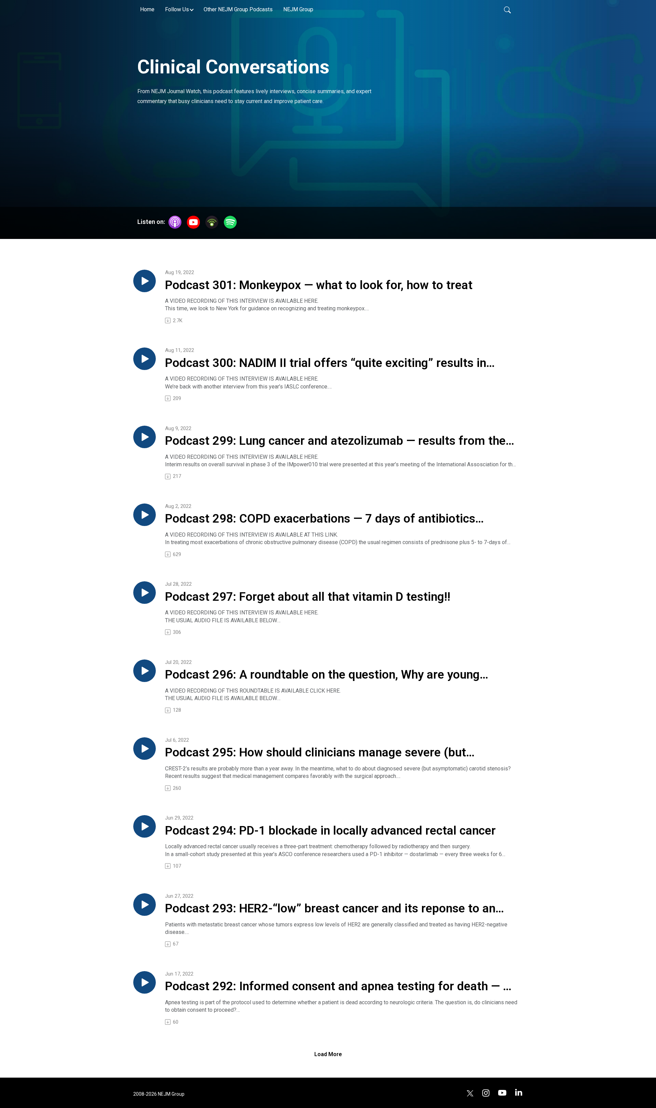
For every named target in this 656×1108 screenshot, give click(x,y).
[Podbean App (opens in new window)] (211, 222)
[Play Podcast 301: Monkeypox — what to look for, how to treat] (144, 281)
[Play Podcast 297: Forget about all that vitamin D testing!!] (144, 592)
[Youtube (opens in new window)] (502, 1092)
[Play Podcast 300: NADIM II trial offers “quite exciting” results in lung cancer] (144, 358)
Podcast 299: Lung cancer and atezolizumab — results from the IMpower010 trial (335, 441)
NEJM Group (298, 9)
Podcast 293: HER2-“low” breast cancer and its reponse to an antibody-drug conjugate (330, 909)
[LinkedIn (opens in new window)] (519, 1092)
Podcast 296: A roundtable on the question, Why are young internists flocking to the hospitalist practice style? (322, 675)
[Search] (507, 9)
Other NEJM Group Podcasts (238, 9)
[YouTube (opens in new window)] (193, 222)
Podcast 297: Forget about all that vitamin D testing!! (307, 597)
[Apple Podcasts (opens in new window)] (174, 222)
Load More (328, 1054)
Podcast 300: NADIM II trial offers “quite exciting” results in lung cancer (325, 363)
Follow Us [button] (177, 9)
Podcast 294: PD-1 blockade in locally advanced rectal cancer (330, 831)
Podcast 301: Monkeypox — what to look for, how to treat (319, 285)
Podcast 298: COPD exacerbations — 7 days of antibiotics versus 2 (320, 519)
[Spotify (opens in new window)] (230, 222)
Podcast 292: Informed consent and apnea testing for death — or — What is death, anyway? (339, 986)
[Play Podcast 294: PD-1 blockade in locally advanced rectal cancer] (144, 826)
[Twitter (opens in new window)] (470, 1092)
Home (147, 9)
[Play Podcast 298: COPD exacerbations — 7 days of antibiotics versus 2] (144, 514)
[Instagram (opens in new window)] (486, 1092)
